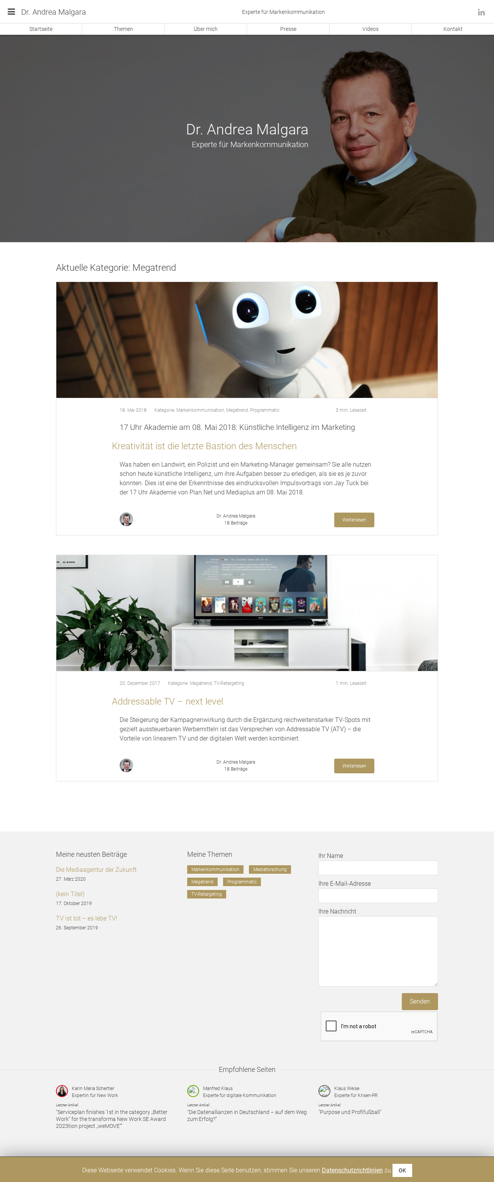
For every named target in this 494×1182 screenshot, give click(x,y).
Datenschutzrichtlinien (352, 1170)
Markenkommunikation (200, 410)
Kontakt (453, 29)
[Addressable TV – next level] (247, 613)
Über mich (206, 29)
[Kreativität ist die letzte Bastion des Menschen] (247, 340)
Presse (288, 29)
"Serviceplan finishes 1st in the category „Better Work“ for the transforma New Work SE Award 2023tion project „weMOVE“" (111, 1119)
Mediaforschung (270, 869)
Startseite (40, 29)
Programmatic (264, 410)
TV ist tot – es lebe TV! (86, 918)
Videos (370, 29)
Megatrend (237, 410)
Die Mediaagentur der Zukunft (96, 869)
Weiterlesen (354, 520)
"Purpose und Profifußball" (349, 1112)
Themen (123, 29)
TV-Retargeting (229, 683)
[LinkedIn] (481, 12)
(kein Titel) (70, 894)
